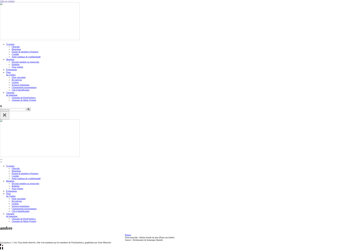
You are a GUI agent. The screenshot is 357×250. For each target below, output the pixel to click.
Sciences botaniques (20, 85)
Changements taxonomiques (24, 87)
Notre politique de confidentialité (26, 57)
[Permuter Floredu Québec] (47, 195)
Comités (15, 54)
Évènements (11, 69)
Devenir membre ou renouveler (25, 62)
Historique (16, 49)
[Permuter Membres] (47, 181)
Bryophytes (17, 80)
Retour (128, 235)
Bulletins (16, 64)
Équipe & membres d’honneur (25, 52)
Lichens (15, 82)
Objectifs (16, 47)
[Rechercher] (1, 106)
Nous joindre (17, 67)
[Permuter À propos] (47, 166)
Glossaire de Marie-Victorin (24, 100)
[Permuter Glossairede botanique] (47, 215)
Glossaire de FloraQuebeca (24, 97)
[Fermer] (4, 115)
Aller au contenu (7, 1)
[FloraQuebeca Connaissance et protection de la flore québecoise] (39, 39)
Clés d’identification (20, 90)
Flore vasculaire (19, 77)
